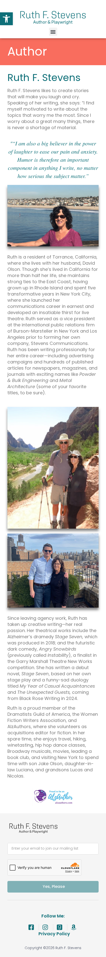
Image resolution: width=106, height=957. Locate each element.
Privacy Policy (54, 934)
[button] (6, 18)
